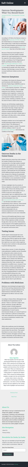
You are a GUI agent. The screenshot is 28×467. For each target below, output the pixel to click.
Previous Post (14, 392)
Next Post (14, 396)
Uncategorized (15, 15)
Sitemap (16, 464)
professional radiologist (9, 129)
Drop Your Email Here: (8, 447)
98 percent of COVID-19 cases (16, 40)
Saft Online (7, 2)
